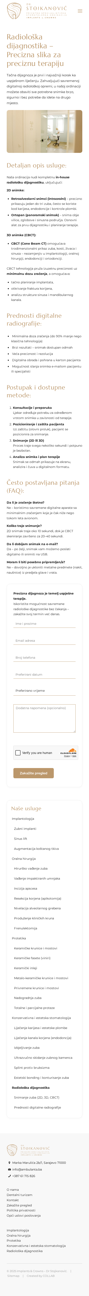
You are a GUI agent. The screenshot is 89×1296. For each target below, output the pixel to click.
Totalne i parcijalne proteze (34, 1008)
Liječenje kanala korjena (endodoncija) (43, 1038)
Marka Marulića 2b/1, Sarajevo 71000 (39, 1163)
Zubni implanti (25, 829)
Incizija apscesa (25, 888)
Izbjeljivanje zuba (27, 1048)
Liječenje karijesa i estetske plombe (40, 1028)
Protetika (19, 938)
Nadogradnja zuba (27, 998)
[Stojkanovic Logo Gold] (37, 11)
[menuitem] (80, 11)
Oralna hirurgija (24, 859)
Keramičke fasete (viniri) (32, 958)
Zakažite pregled (19, 1205)
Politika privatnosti (21, 1210)
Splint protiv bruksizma (31, 1068)
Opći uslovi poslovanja (24, 1216)
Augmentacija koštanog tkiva (36, 849)
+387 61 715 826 (23, 1176)
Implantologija (23, 819)
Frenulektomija (25, 928)
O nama (13, 1190)
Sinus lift (20, 839)
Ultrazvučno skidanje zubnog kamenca (43, 1058)
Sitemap (13, 1276)
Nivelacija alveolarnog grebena (37, 908)
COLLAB (49, 1276)
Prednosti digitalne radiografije (37, 1107)
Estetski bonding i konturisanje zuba (41, 1078)
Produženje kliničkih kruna (34, 918)
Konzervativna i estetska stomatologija (41, 1018)
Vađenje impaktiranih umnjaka (37, 878)
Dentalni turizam (19, 1195)
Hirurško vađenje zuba (31, 868)
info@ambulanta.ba (27, 1169)
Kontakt (13, 1200)
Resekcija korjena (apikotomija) (37, 898)
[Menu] (80, 11)
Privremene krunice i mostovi (36, 988)
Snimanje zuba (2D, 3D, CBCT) (36, 1097)
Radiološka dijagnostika (31, 1088)
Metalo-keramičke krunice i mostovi (41, 978)
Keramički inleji (25, 968)
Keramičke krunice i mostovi (35, 948)
